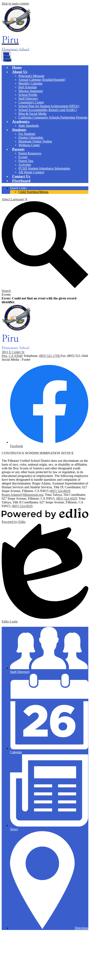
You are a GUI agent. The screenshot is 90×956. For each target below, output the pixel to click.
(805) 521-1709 (49, 356)
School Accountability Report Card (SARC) (47, 110)
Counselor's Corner (31, 102)
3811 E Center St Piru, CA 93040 (13, 354)
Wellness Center (29, 145)
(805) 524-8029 (59, 491)
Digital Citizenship (30, 137)
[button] (20, 72)
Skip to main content (15, 3)
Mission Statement (30, 91)
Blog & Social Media (32, 113)
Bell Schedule (27, 87)
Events (22, 157)
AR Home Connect (31, 172)
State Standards (28, 125)
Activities (24, 164)
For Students (26, 134)
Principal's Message (31, 76)
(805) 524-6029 (66, 498)
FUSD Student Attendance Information (44, 168)
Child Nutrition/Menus (33, 192)
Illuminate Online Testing (35, 141)
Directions (81, 928)
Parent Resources (29, 153)
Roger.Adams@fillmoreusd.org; (23, 494)
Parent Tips (25, 161)
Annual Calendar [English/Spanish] (41, 79)
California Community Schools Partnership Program (52, 117)
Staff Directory (28, 98)
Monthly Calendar (30, 83)
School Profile (27, 95)
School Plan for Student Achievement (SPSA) (48, 106)
